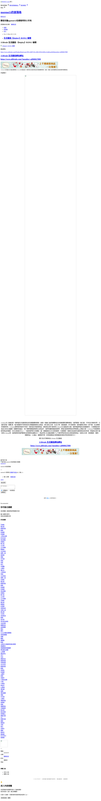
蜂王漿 (2, 612)
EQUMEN (3, 735)
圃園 (2, 730)
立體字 (2, 674)
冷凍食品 (3, 572)
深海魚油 (3, 615)
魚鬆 (2, 560)
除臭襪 (2, 532)
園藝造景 (3, 625)
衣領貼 (2, 524)
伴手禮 (2, 559)
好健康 (2, 606)
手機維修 (3, 708)
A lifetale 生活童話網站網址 (12, 56)
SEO (2, 655)
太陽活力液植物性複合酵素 (8, 644)
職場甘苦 (13, 24)
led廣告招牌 (4, 679)
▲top (2, 479)
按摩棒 (2, 702)
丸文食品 (3, 551)
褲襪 (2, 691)
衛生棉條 (3, 712)
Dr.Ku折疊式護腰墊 (6, 632)
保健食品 (3, 608)
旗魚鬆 (2, 555)
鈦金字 (2, 685)
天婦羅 (2, 566)
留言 (15, 472)
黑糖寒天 (3, 646)
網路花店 (3, 659)
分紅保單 (3, 623)
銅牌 (2, 676)
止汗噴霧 (3, 547)
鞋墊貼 (2, 549)
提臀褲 (2, 737)
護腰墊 (2, 640)
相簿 (5, 27)
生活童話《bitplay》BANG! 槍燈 (17, 38)
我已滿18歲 (3, 797)
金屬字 (2, 677)
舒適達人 (3, 714)
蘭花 (2, 631)
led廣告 (3, 683)
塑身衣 (2, 732)
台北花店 (3, 664)
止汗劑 (2, 545)
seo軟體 (3, 651)
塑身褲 (2, 734)
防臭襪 (2, 534)
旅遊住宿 (12, 477)
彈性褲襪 (3, 693)
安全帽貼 (3, 540)
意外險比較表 (4, 621)
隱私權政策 (59, 779)
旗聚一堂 (3, 553)
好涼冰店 (3, 538)
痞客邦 (12, 472)
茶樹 (2, 724)
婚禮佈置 (3, 660)
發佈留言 (3, 492)
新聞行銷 (3, 719)
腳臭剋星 (3, 528)
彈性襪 (2, 689)
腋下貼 (2, 543)
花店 (2, 657)
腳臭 (2, 530)
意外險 (2, 619)
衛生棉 (2, 710)
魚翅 (2, 574)
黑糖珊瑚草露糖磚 (6, 648)
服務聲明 (65, 779)
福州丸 (2, 570)
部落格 (6, 29)
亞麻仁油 (3, 610)
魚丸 (2, 564)
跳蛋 (2, 704)
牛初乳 (2, 613)
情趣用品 (3, 700)
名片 (5, 31)
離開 (9, 797)
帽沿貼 (2, 526)
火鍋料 (2, 568)
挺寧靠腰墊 (4, 634)
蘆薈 (2, 721)
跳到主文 (3, 16)
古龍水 (2, 728)
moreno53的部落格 (11, 12)
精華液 (2, 723)
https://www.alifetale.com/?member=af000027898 (21, 59)
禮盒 (2, 557)
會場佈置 (3, 662)
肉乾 (2, 562)
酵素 (2, 617)
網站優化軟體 (4, 650)
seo (1, 717)
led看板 (3, 687)
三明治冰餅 (4, 536)
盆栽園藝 (3, 627)
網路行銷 (3, 715)
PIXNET (38, 779)
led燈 (2, 681)
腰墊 (2, 638)
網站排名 (3, 653)
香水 (2, 726)
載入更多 (3, 482)
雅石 (2, 629)
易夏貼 (2, 541)
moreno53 (3, 463)
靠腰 (2, 636)
